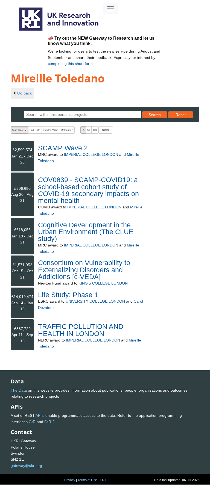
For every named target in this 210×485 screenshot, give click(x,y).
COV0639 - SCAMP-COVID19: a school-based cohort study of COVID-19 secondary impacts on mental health (88, 190)
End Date (35, 130)
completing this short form (70, 63)
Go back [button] (24, 93)
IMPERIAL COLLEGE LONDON (91, 154)
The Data (19, 390)
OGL (103, 480)
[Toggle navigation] (110, 8)
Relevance (67, 130)
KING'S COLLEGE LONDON (103, 283)
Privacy (69, 480)
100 (95, 130)
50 (88, 130)
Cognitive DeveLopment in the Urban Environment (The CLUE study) (85, 231)
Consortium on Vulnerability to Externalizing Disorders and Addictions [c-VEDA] (84, 269)
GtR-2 (49, 422)
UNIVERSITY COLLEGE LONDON (95, 301)
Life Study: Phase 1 (68, 295)
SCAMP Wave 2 (63, 148)
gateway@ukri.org (26, 465)
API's (40, 415)
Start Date (20, 131)
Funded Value (50, 130)
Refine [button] (105, 129)
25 (83, 130)
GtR (32, 422)
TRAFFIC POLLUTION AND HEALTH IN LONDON (80, 330)
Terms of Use (87, 480)
